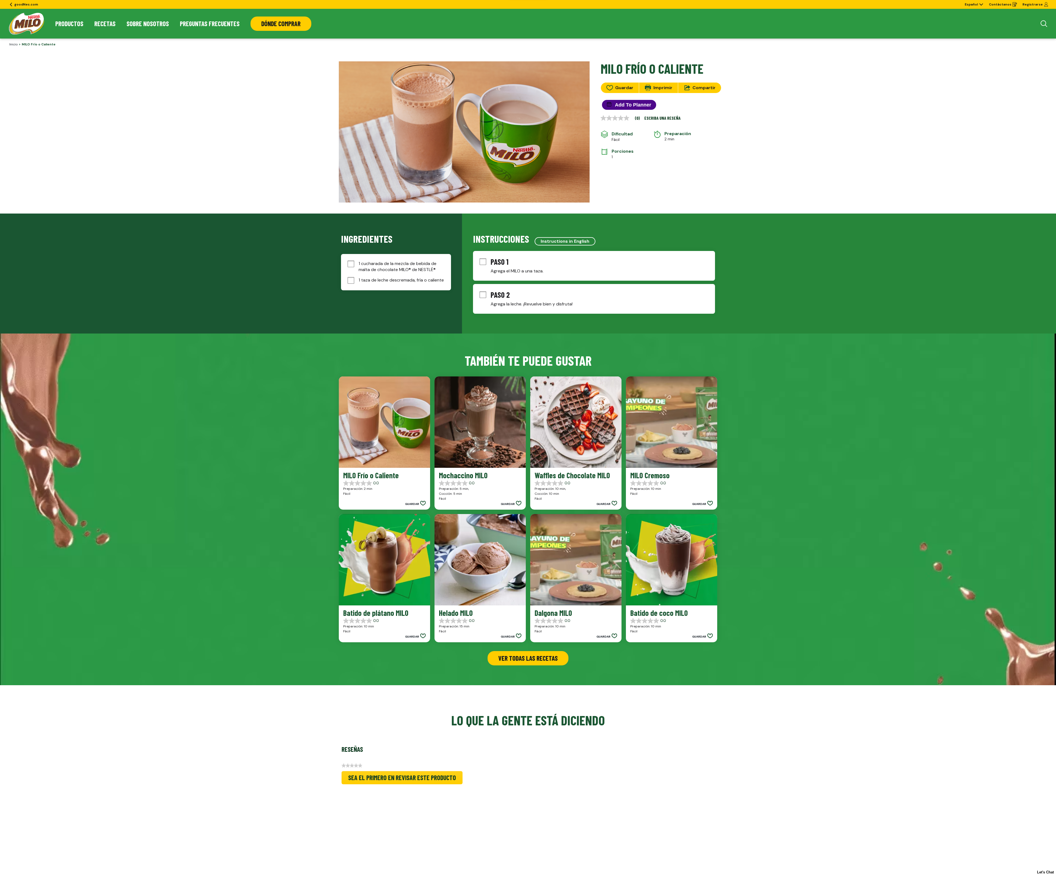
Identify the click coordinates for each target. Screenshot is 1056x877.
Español (971, 4)
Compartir (704, 88)
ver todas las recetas (528, 658)
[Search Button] (1044, 23)
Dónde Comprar (281, 24)
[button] (415, 503)
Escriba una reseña (662, 118)
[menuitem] (69, 23)
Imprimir (662, 88)
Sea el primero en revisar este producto (405, 779)
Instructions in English (565, 241)
